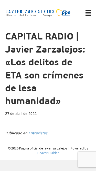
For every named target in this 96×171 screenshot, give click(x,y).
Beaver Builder (48, 153)
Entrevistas (37, 132)
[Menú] (88, 12)
